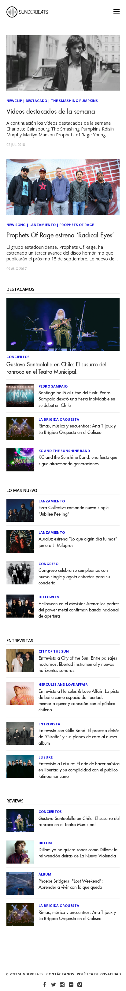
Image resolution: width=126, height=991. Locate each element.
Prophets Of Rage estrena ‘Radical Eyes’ (60, 235)
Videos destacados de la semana (50, 111)
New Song (16, 224)
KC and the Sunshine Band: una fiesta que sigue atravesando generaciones (78, 460)
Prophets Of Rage (76, 224)
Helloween (49, 597)
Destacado (36, 100)
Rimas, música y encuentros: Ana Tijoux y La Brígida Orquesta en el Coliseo (77, 429)
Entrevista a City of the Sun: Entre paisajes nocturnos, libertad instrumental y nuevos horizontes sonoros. (78, 664)
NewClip (14, 100)
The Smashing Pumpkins (74, 100)
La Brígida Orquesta (59, 419)
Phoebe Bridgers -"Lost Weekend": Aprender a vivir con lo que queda (71, 884)
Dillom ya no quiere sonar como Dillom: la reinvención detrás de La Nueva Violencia (78, 853)
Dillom (45, 843)
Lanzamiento (42, 224)
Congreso (48, 563)
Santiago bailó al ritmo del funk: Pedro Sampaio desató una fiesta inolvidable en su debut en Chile (77, 399)
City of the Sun (54, 651)
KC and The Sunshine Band (64, 450)
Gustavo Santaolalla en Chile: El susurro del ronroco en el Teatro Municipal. (56, 368)
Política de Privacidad (99, 974)
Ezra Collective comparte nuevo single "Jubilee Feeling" (74, 510)
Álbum (45, 874)
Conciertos (18, 356)
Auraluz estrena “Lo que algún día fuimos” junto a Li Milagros (78, 542)
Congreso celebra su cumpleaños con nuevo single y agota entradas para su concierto (74, 576)
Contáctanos (60, 974)
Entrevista (49, 724)
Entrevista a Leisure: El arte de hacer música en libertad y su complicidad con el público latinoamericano (79, 770)
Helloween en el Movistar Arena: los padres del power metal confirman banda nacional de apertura (79, 610)
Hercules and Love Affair (63, 684)
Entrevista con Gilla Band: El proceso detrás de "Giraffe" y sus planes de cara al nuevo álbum (79, 736)
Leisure (46, 757)
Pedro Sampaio (53, 386)
